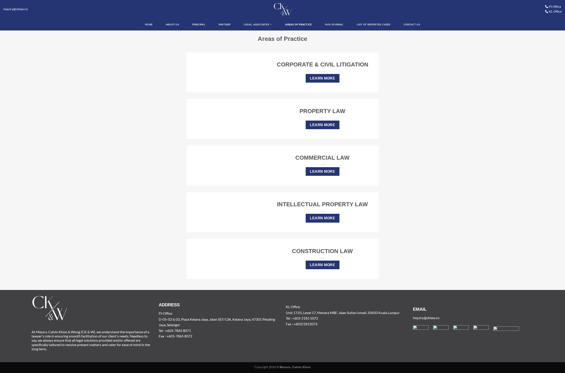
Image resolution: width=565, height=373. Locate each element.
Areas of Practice (298, 24)
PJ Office (554, 6)
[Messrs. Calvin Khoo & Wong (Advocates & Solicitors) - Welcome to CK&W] (282, 9)
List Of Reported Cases (373, 24)
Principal (198, 24)
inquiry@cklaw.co (15, 9)
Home (149, 24)
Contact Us (412, 24)
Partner (225, 24)
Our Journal (334, 24)
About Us (172, 24)
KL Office (555, 11)
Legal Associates (256, 24)
